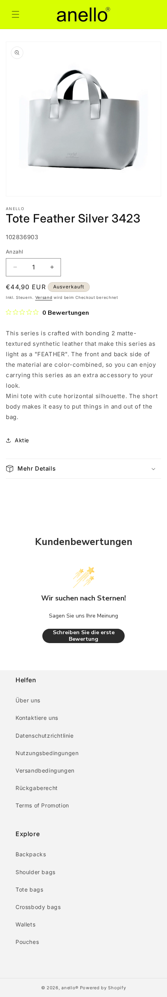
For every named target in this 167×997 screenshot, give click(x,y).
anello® (69, 987)
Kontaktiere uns (37, 717)
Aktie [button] (22, 440)
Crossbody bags (38, 907)
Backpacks (31, 854)
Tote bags (29, 889)
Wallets (25, 924)
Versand (43, 297)
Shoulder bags (36, 872)
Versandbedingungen (45, 770)
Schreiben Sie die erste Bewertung (84, 636)
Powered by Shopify (103, 987)
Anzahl (14, 251)
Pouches (27, 941)
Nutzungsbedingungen (47, 753)
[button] (15, 14)
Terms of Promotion (42, 805)
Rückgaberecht (37, 788)
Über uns (28, 700)
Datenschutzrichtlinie (45, 735)
